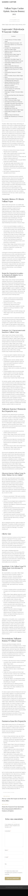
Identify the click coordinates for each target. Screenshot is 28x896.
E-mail (6, 857)
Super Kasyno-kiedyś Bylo (11, 98)
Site (6, 864)
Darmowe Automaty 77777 (11, 87)
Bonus (6, 77)
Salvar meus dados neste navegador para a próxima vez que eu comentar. (13, 872)
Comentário (8, 831)
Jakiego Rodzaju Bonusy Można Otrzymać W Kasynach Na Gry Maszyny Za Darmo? (12, 83)
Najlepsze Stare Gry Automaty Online (13, 67)
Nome (6, 850)
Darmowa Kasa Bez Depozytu (12, 65)
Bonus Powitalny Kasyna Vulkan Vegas (14, 75)
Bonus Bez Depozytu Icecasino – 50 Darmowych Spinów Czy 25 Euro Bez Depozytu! (13, 44)
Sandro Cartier (9, 2)
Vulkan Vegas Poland (8, 792)
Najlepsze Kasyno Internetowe (12, 114)
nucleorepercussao (14, 21)
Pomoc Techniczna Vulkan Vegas (12, 100)
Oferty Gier (7, 57)
